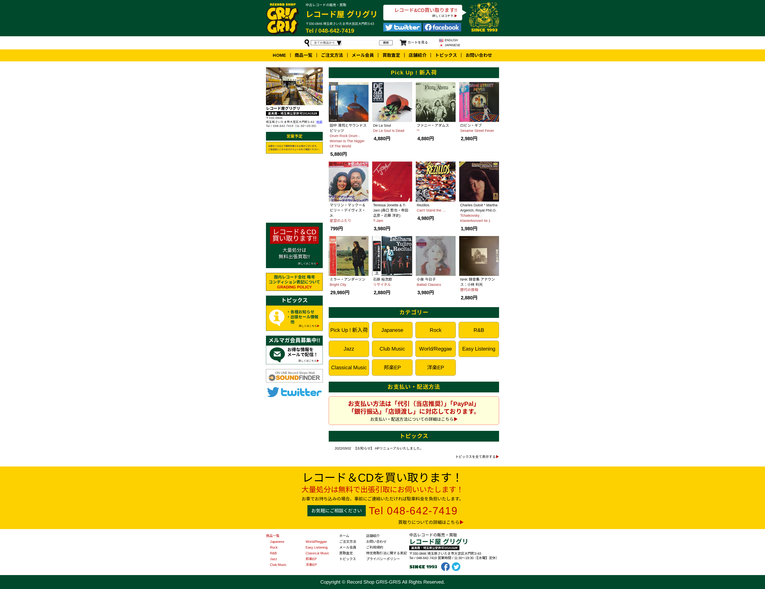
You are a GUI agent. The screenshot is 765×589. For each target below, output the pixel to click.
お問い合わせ (479, 55)
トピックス (446, 55)
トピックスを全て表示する (475, 457)
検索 (386, 42)
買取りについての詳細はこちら (428, 522)
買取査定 (391, 55)
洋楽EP (435, 367)
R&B (479, 330)
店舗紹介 (418, 55)
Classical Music (349, 367)
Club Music (392, 349)
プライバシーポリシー (383, 559)
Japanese (392, 330)
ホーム (344, 536)
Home (279, 55)
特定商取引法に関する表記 (386, 553)
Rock (435, 330)
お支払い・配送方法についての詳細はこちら (412, 419)
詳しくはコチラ (442, 16)
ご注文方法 (332, 55)
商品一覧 (304, 55)
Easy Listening (478, 349)
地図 (319, 121)
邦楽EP (392, 367)
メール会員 (363, 55)
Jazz (349, 349)
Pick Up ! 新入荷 (349, 330)
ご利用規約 (374, 547)
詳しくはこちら (308, 325)
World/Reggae (435, 349)
